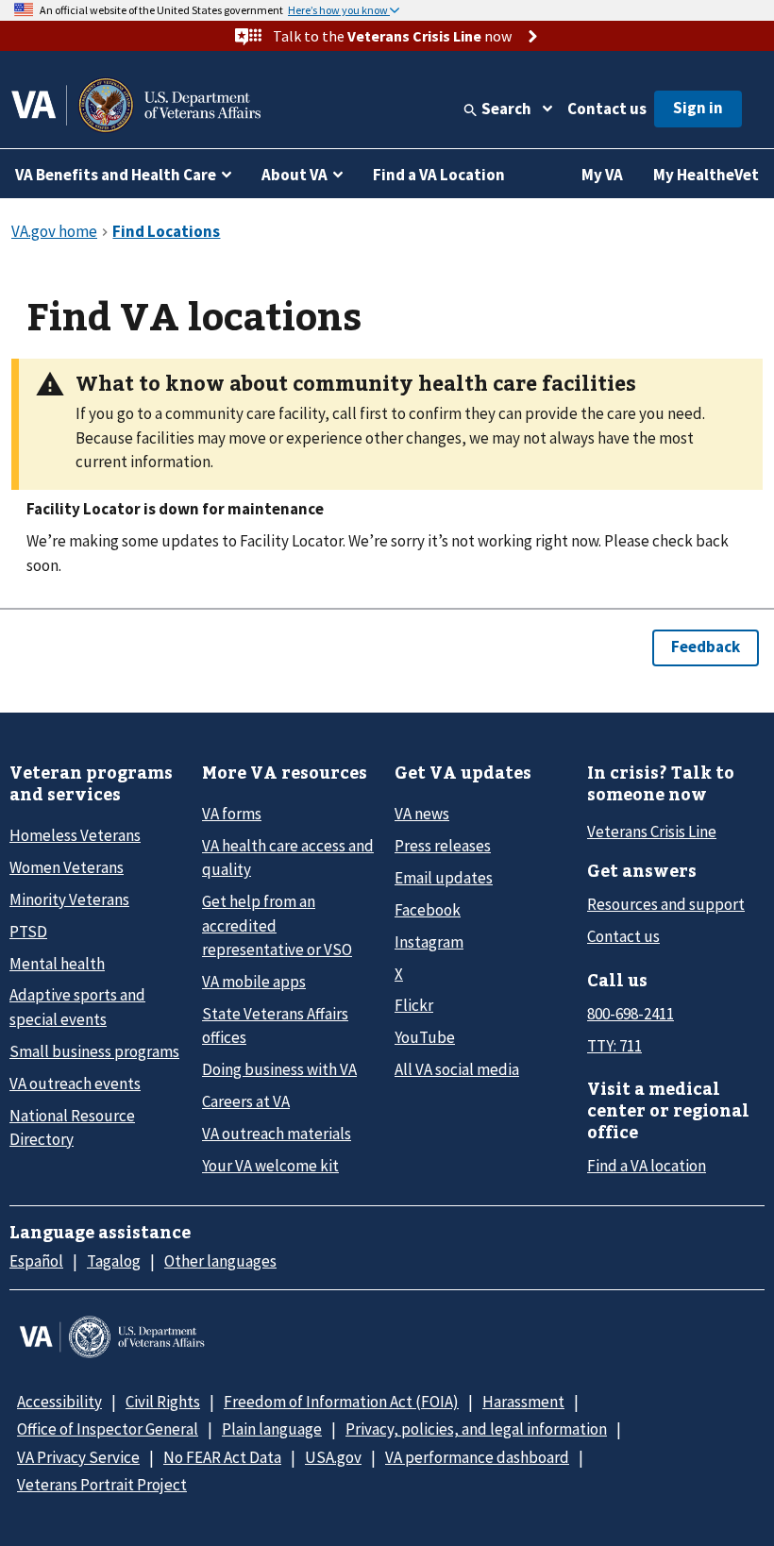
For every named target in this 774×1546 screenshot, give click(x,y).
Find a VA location (646, 1165)
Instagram (429, 942)
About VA (294, 174)
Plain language (272, 1429)
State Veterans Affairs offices (275, 1025)
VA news (422, 813)
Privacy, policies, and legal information (476, 1429)
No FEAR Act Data (222, 1457)
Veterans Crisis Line (651, 831)
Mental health (57, 963)
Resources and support (666, 904)
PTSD (28, 931)
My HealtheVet (706, 174)
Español (36, 1261)
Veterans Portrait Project (102, 1484)
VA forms (231, 813)
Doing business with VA (279, 1069)
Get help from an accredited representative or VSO (277, 925)
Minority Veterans (69, 899)
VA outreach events (75, 1083)
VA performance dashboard (477, 1457)
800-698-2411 (630, 1013)
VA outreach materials (276, 1133)
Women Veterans (66, 867)
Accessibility (59, 1401)
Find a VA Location (439, 174)
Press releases (443, 845)
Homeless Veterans (75, 835)
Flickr (414, 1005)
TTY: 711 (614, 1045)
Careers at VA (246, 1101)
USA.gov (333, 1457)
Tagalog (114, 1261)
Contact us (607, 108)
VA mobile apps (254, 981)
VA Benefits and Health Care (115, 174)
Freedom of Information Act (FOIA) (341, 1401)
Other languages (220, 1261)
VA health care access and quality (288, 857)
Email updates (444, 877)
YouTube (425, 1037)
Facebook (428, 909)
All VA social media (457, 1069)
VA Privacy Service (78, 1457)
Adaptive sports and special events (77, 1006)
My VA (602, 174)
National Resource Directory (72, 1127)
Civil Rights (163, 1401)
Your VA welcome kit (270, 1165)
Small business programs (94, 1051)
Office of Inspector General (107, 1429)
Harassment (523, 1401)
